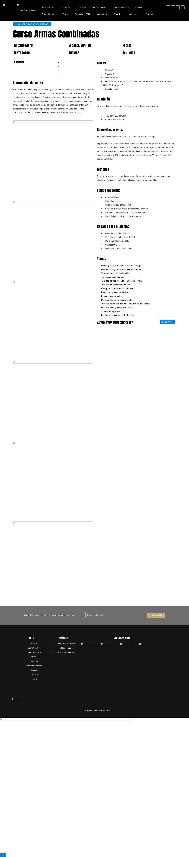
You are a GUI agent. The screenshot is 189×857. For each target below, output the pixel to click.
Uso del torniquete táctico (112, 311)
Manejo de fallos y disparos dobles (117, 300)
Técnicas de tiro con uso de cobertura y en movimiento (125, 304)
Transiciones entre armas (112, 277)
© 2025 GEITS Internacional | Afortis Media (94, 710)
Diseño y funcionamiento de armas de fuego (121, 265)
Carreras (82, 7)
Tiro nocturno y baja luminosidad (115, 273)
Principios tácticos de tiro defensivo (117, 288)
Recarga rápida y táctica (112, 296)
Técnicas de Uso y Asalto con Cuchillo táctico (121, 281)
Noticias (138, 7)
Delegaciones (48, 7)
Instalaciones (102, 14)
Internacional (26, 10)
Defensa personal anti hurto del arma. (118, 315)
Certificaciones (98, 7)
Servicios (66, 7)
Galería (117, 14)
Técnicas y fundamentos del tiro (115, 285)
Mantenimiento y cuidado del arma (116, 307)
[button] (136, 266)
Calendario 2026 (82, 14)
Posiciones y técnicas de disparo (116, 292)
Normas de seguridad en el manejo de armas (121, 269)
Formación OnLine (121, 7)
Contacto (150, 14)
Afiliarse (133, 14)
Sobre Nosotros (49, 14)
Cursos (65, 14)
